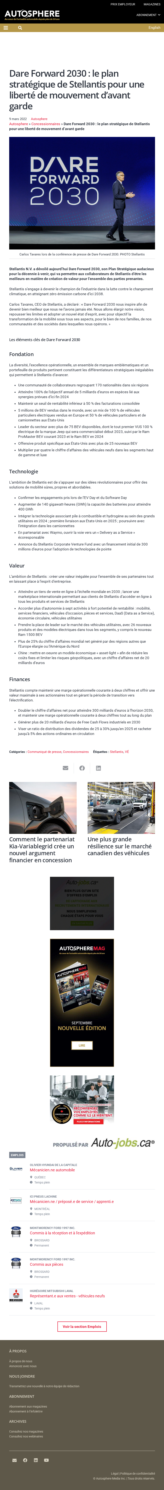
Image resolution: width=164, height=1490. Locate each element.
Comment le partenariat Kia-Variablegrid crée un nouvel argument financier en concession (42, 849)
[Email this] (65, 768)
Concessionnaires (45, 124)
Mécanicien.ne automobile (52, 1170)
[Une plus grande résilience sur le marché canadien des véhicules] (121, 808)
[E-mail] (14, 1460)
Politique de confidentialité (137, 1473)
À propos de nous (20, 1361)
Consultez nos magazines (26, 1431)
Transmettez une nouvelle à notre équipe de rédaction (44, 1386)
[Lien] (82, 1144)
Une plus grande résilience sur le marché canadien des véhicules (120, 846)
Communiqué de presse (45, 752)
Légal (114, 1473)
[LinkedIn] (36, 1460)
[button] (159, 15)
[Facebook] (25, 1460)
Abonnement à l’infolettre (25, 1411)
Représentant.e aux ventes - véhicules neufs (67, 1296)
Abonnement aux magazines (28, 1406)
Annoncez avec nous (23, 1366)
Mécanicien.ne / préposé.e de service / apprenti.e (72, 1201)
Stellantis (116, 752)
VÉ (127, 752)
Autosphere (39, 119)
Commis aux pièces (46, 1264)
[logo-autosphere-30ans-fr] (32, 15)
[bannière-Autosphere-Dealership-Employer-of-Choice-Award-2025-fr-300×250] (82, 1127)
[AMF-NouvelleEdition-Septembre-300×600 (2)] (82, 1065)
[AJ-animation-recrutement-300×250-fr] (82, 929)
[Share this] (82, 768)
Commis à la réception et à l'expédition (62, 1233)
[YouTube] (46, 1460)
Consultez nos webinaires (26, 1436)
